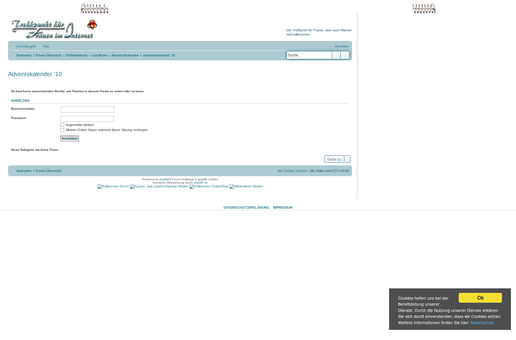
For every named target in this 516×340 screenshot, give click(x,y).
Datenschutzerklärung (246, 207)
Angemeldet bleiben (79, 125)
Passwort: (19, 118)
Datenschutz (482, 322)
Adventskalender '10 (35, 74)
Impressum (282, 207)
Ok (480, 297)
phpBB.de (201, 182)
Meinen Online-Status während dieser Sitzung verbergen (106, 130)
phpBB (164, 179)
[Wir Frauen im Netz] (53, 29)
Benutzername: (23, 108)
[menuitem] (43, 46)
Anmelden (20, 100)
